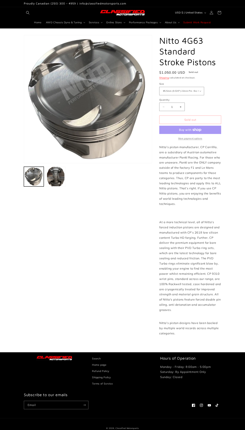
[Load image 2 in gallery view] (55, 177)
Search (96, 358)
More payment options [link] (190, 138)
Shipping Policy (101, 377)
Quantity (164, 99)
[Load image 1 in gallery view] (34, 177)
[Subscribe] (84, 405)
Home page (99, 364)
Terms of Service (102, 383)
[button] (28, 13)
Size (161, 83)
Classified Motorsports (127, 428)
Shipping (164, 77)
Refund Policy (100, 371)
